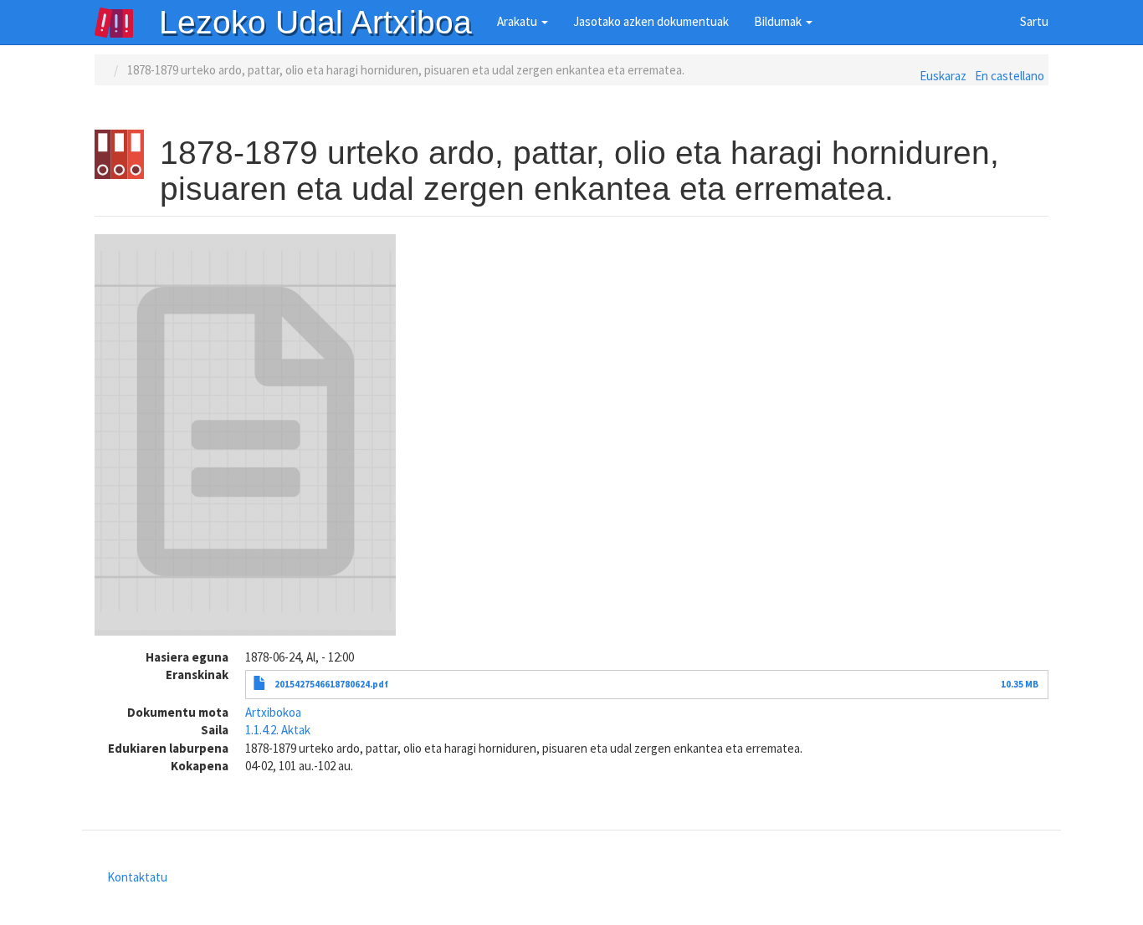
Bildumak (779, 21)
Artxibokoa (273, 712)
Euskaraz (943, 76)
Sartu (1034, 21)
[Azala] (126, 22)
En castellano (1009, 76)
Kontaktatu (137, 877)
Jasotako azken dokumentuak (651, 21)
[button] (245, 435)
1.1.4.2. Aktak (277, 730)
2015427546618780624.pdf (331, 684)
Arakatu (518, 21)
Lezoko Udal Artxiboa (315, 22)
